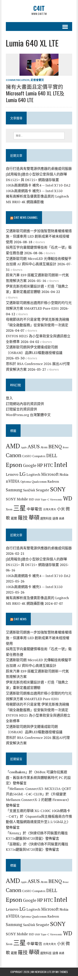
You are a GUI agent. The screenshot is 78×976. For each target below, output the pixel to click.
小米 (61, 508)
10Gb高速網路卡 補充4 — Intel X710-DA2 (38, 185)
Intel (60, 464)
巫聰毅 (14, 844)
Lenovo (12, 474)
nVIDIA (13, 481)
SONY (57, 489)
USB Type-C (42, 499)
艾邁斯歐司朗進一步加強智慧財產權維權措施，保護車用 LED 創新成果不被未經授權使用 (39, 236)
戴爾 (14, 518)
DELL (51, 455)
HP (40, 465)
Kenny (14, 833)
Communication (17, 80)
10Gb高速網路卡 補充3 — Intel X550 (34, 190)
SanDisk (29, 490)
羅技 (23, 517)
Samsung (14, 489)
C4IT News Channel (26, 217)
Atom (44, 447)
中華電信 (34, 508)
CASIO (26, 456)
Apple (24, 447)
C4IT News (20, 619)
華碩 (34, 517)
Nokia (64, 474)
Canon (13, 455)
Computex (39, 456)
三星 (19, 508)
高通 (61, 518)
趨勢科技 (46, 518)
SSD (31, 499)
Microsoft (50, 474)
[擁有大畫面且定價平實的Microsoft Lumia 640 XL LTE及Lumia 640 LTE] (39, 72)
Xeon (9, 509)
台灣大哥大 (49, 509)
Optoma (25, 482)
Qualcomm (39, 481)
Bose (66, 447)
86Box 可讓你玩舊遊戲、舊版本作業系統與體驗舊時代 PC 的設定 (38, 777)
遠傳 (55, 518)
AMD (13, 446)
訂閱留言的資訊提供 (21, 409)
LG (22, 473)
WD (67, 498)
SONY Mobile (17, 499)
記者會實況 (37, 80)
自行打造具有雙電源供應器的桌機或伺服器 (39, 168)
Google (29, 465)
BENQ (55, 446)
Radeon (53, 481)
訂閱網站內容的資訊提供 (25, 403)
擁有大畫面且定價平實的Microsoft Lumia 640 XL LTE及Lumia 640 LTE (35, 93)
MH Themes (61, 972)
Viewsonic (56, 499)
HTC (48, 465)
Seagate (42, 489)
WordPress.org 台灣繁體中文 (28, 414)
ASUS (34, 446)
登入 (9, 398)
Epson (14, 465)
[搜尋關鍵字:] (39, 135)
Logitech (33, 474)
